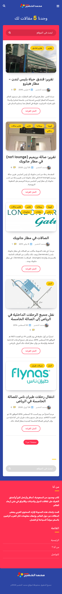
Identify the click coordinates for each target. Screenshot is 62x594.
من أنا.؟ (55, 547)
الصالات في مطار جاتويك (31, 238)
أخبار (50, 283)
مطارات (38, 212)
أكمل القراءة (31, 111)
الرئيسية (55, 540)
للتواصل (55, 554)
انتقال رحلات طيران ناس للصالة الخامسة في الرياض (31, 399)
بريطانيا (39, 126)
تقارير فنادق (37, 48)
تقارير (50, 48)
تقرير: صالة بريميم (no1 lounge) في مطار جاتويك (31, 159)
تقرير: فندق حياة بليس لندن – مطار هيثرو (31, 81)
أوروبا (50, 126)
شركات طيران (37, 366)
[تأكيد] (10, 32)
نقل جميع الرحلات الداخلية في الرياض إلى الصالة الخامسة (31, 317)
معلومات (26, 212)
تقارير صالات (16, 126)
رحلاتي (49, 131)
